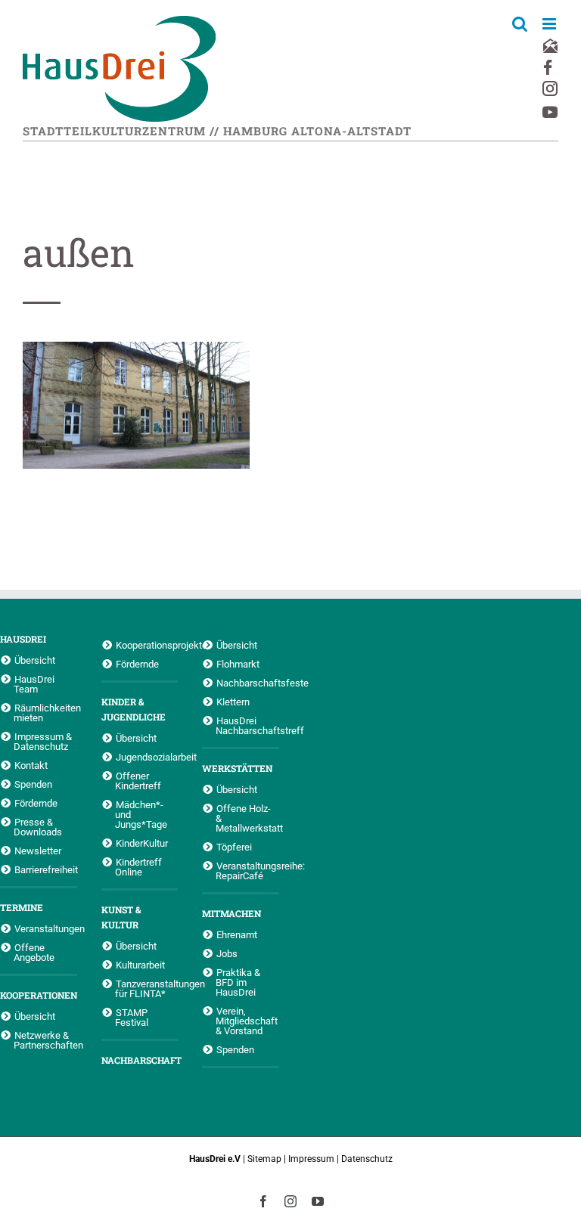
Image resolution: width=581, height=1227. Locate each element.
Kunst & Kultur (121, 917)
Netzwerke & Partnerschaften (45, 1040)
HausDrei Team (34, 684)
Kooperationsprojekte (147, 645)
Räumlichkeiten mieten (45, 712)
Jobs (227, 953)
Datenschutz (367, 1159)
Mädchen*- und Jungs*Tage (141, 814)
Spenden (33, 784)
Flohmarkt (237, 663)
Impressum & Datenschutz (43, 741)
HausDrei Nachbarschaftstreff (247, 725)
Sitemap (264, 1159)
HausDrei (23, 639)
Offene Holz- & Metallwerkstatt (247, 818)
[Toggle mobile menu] (550, 24)
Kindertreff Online (138, 867)
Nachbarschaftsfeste (247, 682)
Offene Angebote (34, 952)
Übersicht (34, 660)
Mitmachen (231, 913)
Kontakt (31, 765)
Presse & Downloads (38, 826)
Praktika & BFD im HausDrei (238, 982)
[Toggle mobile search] (519, 24)
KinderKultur (142, 843)
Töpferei (234, 846)
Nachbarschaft (140, 1060)
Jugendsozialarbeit (147, 756)
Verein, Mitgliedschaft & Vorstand (247, 1020)
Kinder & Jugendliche (133, 709)
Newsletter (37, 850)
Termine (21, 907)
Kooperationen (38, 995)
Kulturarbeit (140, 964)
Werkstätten (237, 768)
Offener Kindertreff (138, 780)
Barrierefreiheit (45, 869)
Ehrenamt (236, 934)
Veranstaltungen (45, 928)
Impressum (311, 1159)
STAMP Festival (131, 1017)
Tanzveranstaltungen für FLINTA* (147, 988)
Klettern (233, 701)
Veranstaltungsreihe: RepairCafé (247, 870)
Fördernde (35, 803)
